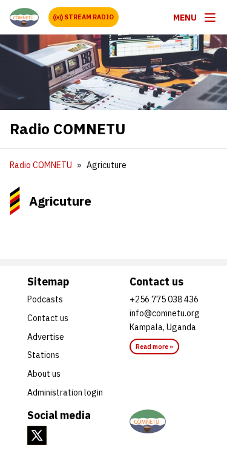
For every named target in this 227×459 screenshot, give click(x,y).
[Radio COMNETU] (24, 17)
